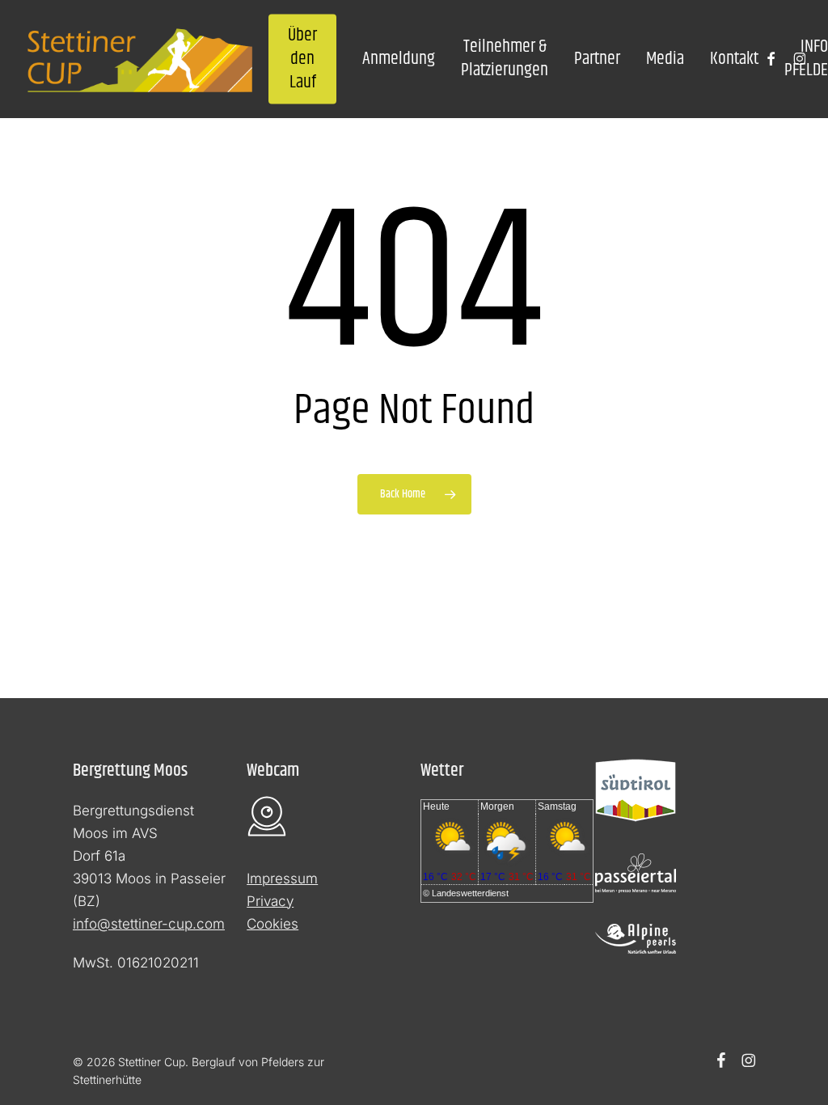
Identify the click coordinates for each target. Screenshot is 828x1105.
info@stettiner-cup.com (149, 924)
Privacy (270, 901)
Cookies (272, 924)
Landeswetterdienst (470, 893)
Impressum (282, 878)
